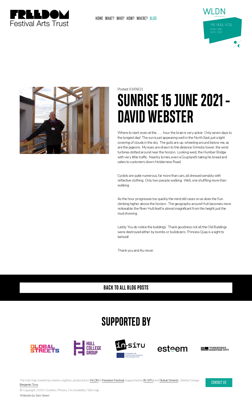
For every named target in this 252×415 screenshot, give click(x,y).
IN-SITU (149, 380)
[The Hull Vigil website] (222, 28)
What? (110, 19)
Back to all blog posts (126, 288)
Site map (93, 390)
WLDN (94, 380)
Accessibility (77, 390)
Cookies (51, 390)
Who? (121, 19)
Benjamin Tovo (29, 385)
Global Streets (168, 380)
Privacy (62, 390)
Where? (142, 19)
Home (99, 19)
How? (131, 19)
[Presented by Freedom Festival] (39, 19)
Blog (153, 19)
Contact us (218, 383)
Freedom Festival (113, 380)
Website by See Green (34, 395)
